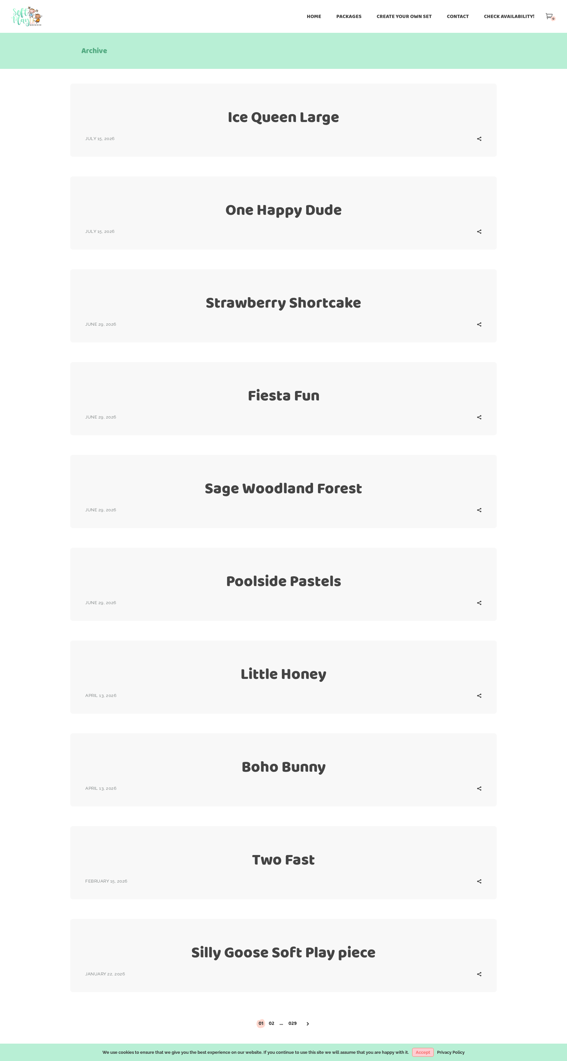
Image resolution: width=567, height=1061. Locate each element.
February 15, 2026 (106, 881)
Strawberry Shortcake (283, 303)
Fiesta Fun (284, 395)
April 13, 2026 (100, 695)
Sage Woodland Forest (283, 488)
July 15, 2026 (100, 138)
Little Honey (283, 674)
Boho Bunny (284, 767)
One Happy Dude (283, 210)
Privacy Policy (451, 1052)
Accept (423, 1052)
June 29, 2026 (100, 324)
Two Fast (283, 859)
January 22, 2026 (105, 973)
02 (271, 1023)
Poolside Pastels (283, 581)
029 (292, 1023)
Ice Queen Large (283, 117)
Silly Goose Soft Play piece (283, 952)
